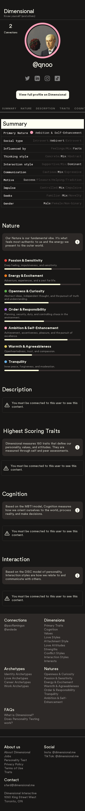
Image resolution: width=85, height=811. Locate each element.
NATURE (26, 108)
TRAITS (65, 108)
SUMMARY (9, 108)
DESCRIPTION (45, 108)
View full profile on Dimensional (42, 94)
